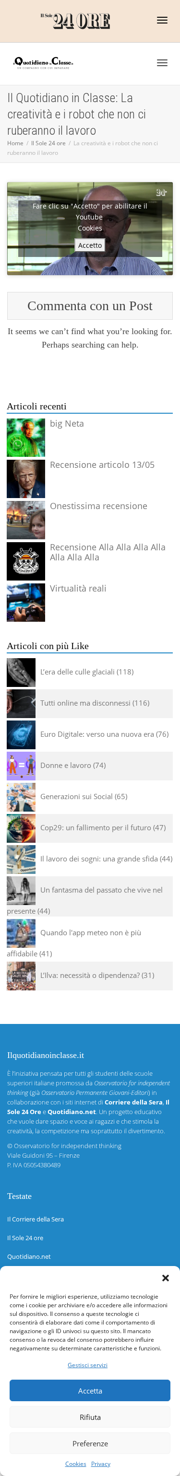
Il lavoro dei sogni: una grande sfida (99, 858)
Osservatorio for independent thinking (67, 1145)
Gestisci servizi (88, 1365)
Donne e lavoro (65, 765)
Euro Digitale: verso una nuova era (97, 734)
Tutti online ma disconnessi (85, 703)
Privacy (100, 1464)
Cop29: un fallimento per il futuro (95, 827)
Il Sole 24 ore (25, 1237)
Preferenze (90, 1443)
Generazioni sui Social (76, 796)
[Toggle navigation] (162, 20)
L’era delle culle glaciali (77, 671)
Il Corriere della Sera (35, 1219)
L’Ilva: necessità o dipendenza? (90, 975)
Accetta (90, 1390)
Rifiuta (90, 1417)
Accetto (90, 245)
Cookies (75, 1464)
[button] (165, 1278)
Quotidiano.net (29, 1256)
